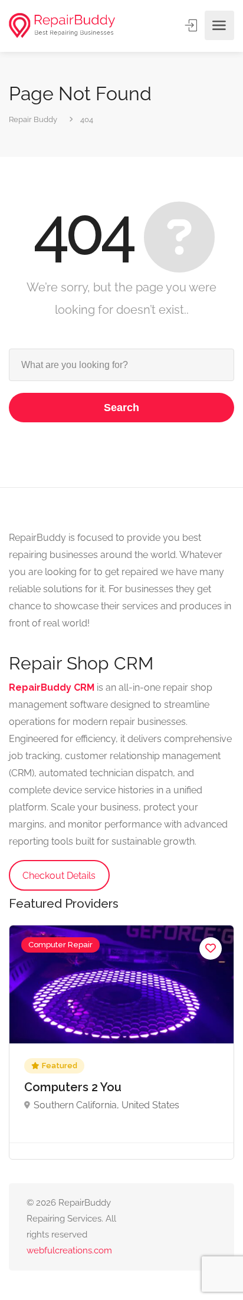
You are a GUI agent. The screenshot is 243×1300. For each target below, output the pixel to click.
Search (121, 407)
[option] (121, 1042)
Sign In (192, 25)
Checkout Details (59, 875)
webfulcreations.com (69, 1250)
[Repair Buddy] (62, 25)
